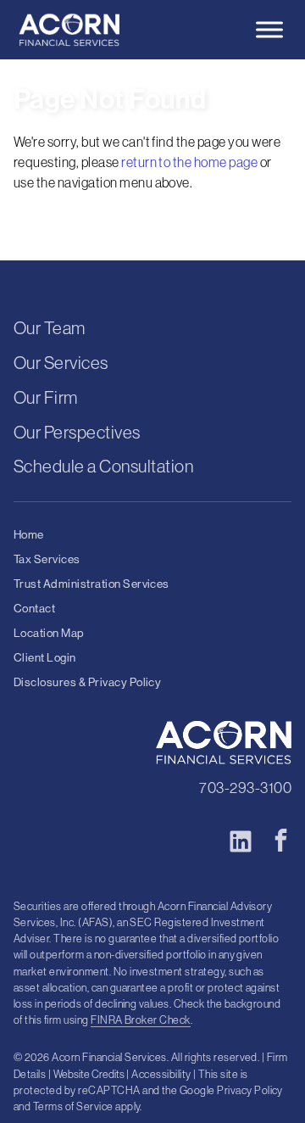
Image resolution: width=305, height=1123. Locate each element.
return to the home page (189, 162)
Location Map (49, 633)
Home (29, 534)
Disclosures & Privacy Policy (87, 682)
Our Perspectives (77, 432)
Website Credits (89, 1074)
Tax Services (47, 559)
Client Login (45, 657)
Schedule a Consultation (103, 466)
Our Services (61, 362)
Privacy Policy (250, 1090)
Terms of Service (73, 1106)
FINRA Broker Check (141, 1020)
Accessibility (161, 1074)
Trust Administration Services (91, 584)
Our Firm (46, 397)
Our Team (50, 328)
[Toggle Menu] (269, 29)
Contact (34, 608)
